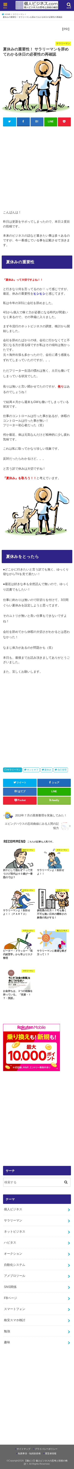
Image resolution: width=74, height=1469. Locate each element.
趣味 (7, 1342)
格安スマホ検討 (14, 1320)
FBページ (10, 1298)
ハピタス (10, 1242)
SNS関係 (10, 1286)
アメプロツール (14, 1275)
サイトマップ (23, 1449)
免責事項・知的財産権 (29, 1453)
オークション (13, 1253)
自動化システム (14, 1264)
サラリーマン (14, 769)
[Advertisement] (37, 167)
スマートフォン (14, 1309)
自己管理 (62, 769)
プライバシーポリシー (46, 1449)
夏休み (47, 769)
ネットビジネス (14, 1231)
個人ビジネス (13, 1209)
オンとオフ (32, 769)
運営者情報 (50, 1453)
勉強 (7, 1331)
